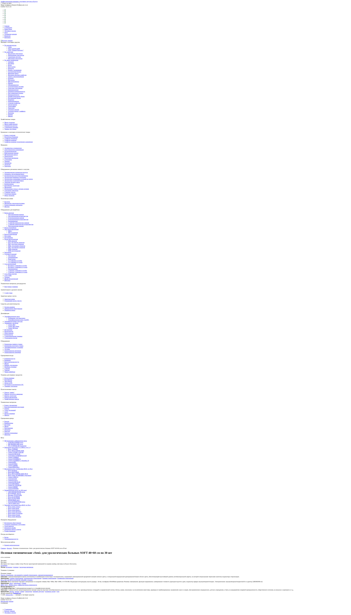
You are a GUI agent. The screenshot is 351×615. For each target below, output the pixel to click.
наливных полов (50, 591)
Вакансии (7, 36)
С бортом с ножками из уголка (17, 272)
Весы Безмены (12, 470)
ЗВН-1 (10, 231)
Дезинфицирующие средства (13, 321)
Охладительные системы (16, 86)
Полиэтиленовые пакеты (8, 389)
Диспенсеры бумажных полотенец (15, 177)
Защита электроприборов (16, 76)
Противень (7, 252)
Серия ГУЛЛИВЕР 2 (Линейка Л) (18, 460)
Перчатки (7, 429)
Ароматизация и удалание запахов (11, 290)
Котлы (6, 537)
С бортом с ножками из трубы (17, 270)
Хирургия (7, 166)
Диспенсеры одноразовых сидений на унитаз (18, 179)
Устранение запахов (10, 34)
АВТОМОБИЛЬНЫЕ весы (16, 492)
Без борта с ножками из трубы (17, 265)
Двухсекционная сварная (16, 214)
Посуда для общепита (7, 534)
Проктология (8, 156)
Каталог (9, 548)
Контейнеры (8, 379)
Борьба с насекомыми (14, 70)
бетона (12, 591)
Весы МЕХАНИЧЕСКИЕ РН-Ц (18, 474)
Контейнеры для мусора (11, 185)
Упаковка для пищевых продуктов (11, 375)
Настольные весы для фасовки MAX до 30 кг (18, 469)
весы (11, 583)
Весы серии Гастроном (15, 513)
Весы (2, 438)
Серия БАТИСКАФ (14, 454)
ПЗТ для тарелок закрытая (16, 242)
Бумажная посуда (9, 358)
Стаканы (7, 368)
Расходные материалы (11, 158)
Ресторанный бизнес (14, 98)
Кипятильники (9, 184)
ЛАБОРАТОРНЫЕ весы (15, 442)
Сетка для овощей (10, 410)
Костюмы (7, 425)
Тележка (7, 277)
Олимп (24, 583)
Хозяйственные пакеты (11, 399)
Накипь (10, 83)
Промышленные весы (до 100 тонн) (15, 490)
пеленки (15, 567)
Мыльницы (8, 187)
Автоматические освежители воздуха (16, 172)
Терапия (7, 161)
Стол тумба (8, 275)
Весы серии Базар (13, 508)
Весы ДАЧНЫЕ (13, 449)
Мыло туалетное (9, 122)
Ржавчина (11, 100)
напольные (17, 583)
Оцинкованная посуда (11, 539)
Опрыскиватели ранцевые (12, 352)
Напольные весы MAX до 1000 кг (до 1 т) (17, 447)
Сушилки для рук (9, 192)
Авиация (11, 62)
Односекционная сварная (16, 218)
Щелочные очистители (15, 58)
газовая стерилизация (16, 578)
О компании (8, 27)
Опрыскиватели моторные (12, 351)
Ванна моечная (9, 213)
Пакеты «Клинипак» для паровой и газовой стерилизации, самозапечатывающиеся (27, 575)
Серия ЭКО (11, 325)
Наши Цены (8, 29)
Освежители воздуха (10, 126)
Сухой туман (8, 293)
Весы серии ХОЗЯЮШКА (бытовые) (19, 475)
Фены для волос (9, 195)
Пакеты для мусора (10, 396)
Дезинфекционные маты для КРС (18, 320)
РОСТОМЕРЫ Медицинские (17, 446)
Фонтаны (11, 113)
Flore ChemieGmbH (14, 48)
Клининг (11, 78)
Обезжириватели (13, 85)
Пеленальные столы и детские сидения (16, 189)
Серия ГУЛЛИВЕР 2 (14, 459)
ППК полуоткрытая (14, 251)
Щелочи (7, 206)
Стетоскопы (8, 159)
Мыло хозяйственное (11, 124)
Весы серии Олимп (14, 515)
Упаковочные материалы (8, 402)
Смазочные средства (14, 57)
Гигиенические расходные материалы (16, 175)
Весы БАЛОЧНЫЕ (14, 497)
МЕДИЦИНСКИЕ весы (15, 444)
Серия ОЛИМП (13, 465)
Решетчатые (12, 259)
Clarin (10, 47)
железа (17, 591)
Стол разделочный (10, 264)
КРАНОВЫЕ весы (14, 500)
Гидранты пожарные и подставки (14, 524)
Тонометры (7, 163)
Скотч (6, 412)
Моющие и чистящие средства (10, 42)
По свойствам (8, 52)
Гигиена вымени (9, 307)
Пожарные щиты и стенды (12, 529)
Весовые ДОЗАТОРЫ (15, 495)
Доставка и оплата (10, 31)
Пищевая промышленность (16, 91)
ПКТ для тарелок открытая (16, 247)
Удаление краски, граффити (16, 111)
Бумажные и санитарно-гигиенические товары (15, 132)
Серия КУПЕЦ (12, 464)
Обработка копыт (9, 310)
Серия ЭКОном (13, 328)
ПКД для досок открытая (16, 244)
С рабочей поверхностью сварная (18, 223)
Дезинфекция (5, 313)
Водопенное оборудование (12, 523)
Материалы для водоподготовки (14, 203)
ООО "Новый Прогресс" (16, 50)
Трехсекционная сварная (15, 226)
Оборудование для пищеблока (10, 210)
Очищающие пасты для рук (13, 301)
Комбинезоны (8, 423)
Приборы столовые (10, 367)
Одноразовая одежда (7, 418)
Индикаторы (8, 329)
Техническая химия (7, 198)
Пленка (6, 408)
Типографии (12, 106)
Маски (6, 426)
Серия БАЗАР (12, 479)
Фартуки (7, 431)
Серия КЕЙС (12, 462)
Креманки (7, 360)
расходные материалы (26, 567)
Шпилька (7, 280)
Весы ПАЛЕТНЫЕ (14, 498)
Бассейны (11, 63)
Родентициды (8, 334)
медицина (9, 567)
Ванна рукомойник (10, 227)
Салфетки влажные (10, 140)
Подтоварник (8, 237)
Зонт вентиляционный (11, 229)
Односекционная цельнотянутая (18, 219)
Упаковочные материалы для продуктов (13, 283)
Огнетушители (9, 526)
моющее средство (38, 591)
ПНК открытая (12, 249)
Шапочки (7, 434)
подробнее (4, 565)
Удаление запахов (13, 109)
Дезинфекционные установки (13, 347)
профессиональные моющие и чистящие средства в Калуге (19, 1)
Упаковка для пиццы (10, 386)
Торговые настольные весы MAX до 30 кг (17, 505)
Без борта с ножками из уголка (17, 267)
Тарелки (7, 370)
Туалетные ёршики (10, 194)
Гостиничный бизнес (14, 72)
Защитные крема (9, 299)
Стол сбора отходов (10, 274)
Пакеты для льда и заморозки (13, 394)
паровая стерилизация (49, 578)
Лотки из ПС (8, 383)
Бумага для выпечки (10, 405)
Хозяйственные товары (8, 119)
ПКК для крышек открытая (16, 246)
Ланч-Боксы (8, 381)
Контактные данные (7, 601)
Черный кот (17, 593)
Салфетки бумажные (10, 138)
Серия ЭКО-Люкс (13, 326)
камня (22, 591)
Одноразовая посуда (7, 355)
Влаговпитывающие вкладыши (14, 407)
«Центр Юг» (9, 595)
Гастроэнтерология (10, 151)
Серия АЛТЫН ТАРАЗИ (15, 452)
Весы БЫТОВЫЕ (13, 472)
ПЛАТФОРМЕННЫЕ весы (16, 502)
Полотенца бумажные (11, 137)
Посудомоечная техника (15, 93)
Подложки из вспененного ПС (14, 384)
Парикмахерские (13, 90)
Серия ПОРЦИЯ (13, 488)
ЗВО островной (13, 232)
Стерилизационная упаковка (13, 336)
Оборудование (8, 333)
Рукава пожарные (9, 531)
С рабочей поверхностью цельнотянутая (20, 224)
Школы (10, 116)
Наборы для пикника (11, 365)
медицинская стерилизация (32, 578)
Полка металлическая (11, 239)
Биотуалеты (11, 67)
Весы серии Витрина (14, 511)
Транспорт (11, 108)
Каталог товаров (9, 611)
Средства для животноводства (10, 304)
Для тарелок (12, 256)
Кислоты (7, 201)
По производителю (10, 45)
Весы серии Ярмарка (14, 516)
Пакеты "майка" (9, 392)
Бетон (10, 65)
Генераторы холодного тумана (13, 346)
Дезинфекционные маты (12, 316)
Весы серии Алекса (14, 507)
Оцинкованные (13, 221)
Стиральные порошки (11, 127)
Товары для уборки (10, 129)
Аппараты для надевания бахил (14, 174)
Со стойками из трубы (15, 260)
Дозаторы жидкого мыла (12, 182)
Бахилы (6, 421)
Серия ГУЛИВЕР (13, 457)
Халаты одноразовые (11, 433)
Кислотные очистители (15, 53)
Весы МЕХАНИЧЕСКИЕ (16, 451)
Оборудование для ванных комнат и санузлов (15, 169)
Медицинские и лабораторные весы (15, 441)
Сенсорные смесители (11, 190)
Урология (7, 164)
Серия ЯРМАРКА (13, 467)
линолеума (28, 591)
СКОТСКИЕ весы (13, 503)
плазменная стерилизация (65, 578)
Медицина (11, 80)
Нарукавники (8, 428)
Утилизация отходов (10, 338)
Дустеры (7, 349)
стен (58, 591)
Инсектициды (8, 331)
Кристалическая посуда (11, 362)
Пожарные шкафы (10, 528)
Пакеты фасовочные (10, 397)
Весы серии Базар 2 (14, 510)
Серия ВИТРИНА (13, 483)
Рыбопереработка (13, 101)
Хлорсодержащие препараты (13, 205)
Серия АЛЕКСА (13, 477)
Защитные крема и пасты (8, 296)
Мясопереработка (13, 81)
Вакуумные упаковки (11, 286)
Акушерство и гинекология (13, 148)
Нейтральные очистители (16, 55)
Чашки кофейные (9, 372)
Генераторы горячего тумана (13, 344)
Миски (6, 363)
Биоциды (11, 68)
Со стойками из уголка (15, 262)
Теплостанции (12, 104)
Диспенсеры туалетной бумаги (14, 180)
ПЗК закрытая (12, 241)
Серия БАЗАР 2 (13, 480)
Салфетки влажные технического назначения (18, 142)
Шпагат (6, 415)
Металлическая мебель (8, 542)
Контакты (7, 37)
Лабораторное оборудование (13, 308)
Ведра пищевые (9, 378)
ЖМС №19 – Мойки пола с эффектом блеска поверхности (19, 585)
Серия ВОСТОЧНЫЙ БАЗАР (17, 455)
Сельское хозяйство (14, 103)
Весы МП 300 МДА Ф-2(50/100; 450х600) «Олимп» (17, 580)
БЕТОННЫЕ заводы (14, 493)
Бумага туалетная (9, 135)
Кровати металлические (11, 545)
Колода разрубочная (10, 234)
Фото (6, 32)
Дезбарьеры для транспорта (16, 318)
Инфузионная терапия (11, 153)
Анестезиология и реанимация (14, 150)
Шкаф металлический (11, 279)
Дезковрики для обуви (11, 323)
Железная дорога (13, 73)
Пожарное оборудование (8, 520)
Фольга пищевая (9, 413)
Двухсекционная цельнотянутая (18, 216)
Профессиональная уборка (16, 96)
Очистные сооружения (15, 88)
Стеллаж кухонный (10, 254)
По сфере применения (11, 60)
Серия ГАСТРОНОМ (14, 485)
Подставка (7, 236)
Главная (6, 26)
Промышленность (13, 95)
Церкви (10, 114)
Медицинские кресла (11, 154)
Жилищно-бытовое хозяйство (17, 75)
